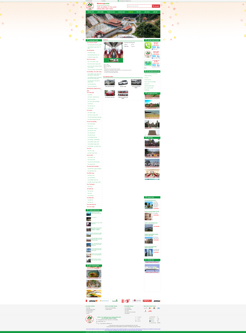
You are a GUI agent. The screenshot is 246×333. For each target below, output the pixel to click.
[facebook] (138, 317)
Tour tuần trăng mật (91, 204)
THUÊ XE (130, 12)
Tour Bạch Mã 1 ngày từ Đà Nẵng (94, 168)
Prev (87, 26)
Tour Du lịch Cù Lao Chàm (130, 312)
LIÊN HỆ (155, 12)
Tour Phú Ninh (90, 108)
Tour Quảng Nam (128, 309)
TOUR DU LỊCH (111, 12)
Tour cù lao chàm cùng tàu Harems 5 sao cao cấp (95, 67)
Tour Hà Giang (90, 195)
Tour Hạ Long (90, 191)
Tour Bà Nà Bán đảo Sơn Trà (93, 54)
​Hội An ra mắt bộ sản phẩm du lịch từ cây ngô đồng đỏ (96, 254)
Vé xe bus (146, 77)
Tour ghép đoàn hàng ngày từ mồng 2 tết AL (94, 81)
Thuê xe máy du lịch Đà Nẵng (150, 81)
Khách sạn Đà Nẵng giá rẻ (152, 211)
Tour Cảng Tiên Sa (91, 132)
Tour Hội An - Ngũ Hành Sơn (93, 97)
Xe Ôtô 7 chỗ (123, 86)
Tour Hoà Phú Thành (92, 130)
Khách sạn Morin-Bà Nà (151, 223)
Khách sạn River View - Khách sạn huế (151, 247)
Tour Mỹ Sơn (90, 103)
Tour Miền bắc (90, 188)
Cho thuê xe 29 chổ (109, 86)
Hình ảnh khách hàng (90, 309)
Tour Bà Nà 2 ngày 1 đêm (93, 57)
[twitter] (138, 319)
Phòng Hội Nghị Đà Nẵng (149, 85)
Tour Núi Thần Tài (91, 105)
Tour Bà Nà (90, 94)
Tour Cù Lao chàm (91, 59)
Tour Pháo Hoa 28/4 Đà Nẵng (94, 161)
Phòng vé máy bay (148, 75)
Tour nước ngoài (90, 206)
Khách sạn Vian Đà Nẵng (111, 307)
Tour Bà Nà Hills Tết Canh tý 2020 (94, 44)
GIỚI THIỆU (100, 12)
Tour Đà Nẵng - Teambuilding (93, 139)
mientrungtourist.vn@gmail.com (125, 0)
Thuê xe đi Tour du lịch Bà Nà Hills (151, 73)
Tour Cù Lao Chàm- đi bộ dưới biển (95, 69)
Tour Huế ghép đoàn (92, 84)
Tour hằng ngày (90, 92)
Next (158, 26)
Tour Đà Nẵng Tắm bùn (92, 137)
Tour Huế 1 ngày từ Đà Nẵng (93, 101)
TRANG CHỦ (91, 12)
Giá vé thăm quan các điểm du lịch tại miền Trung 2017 (96, 234)
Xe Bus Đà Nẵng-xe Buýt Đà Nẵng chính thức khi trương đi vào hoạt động (96, 239)
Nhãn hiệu (126, 46)
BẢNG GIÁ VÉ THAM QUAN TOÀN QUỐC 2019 (96, 213)
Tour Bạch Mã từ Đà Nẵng (93, 166)
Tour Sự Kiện (90, 155)
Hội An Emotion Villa (150, 200)
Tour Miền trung (90, 173)
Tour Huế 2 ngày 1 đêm (92, 152)
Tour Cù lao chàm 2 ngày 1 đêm (94, 63)
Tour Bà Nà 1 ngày (91, 52)
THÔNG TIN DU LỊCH (94, 210)
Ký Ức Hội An (93, 217)
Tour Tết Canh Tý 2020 (92, 42)
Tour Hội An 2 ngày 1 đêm (93, 114)
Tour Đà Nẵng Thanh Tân (93, 179)
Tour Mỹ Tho (90, 200)
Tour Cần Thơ (90, 202)
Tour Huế (89, 148)
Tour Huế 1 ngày (91, 150)
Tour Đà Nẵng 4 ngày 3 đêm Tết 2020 (94, 48)
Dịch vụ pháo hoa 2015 (149, 87)
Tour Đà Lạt (90, 186)
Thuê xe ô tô (147, 83)
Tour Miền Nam (90, 197)
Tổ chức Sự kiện (148, 79)
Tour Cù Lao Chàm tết (92, 86)
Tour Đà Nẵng (127, 307)
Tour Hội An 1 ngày (91, 112)
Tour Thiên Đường (91, 177)
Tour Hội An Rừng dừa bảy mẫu (94, 119)
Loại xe (125, 44)
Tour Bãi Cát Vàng (91, 135)
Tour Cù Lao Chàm (91, 99)
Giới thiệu (88, 307)
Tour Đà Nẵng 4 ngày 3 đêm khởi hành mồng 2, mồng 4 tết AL (94, 74)
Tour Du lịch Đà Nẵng (91, 121)
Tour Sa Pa (90, 193)
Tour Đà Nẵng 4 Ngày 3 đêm (93, 144)
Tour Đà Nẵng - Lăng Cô (93, 128)
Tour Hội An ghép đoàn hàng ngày (94, 117)
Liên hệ (87, 313)
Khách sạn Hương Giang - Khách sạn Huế (152, 235)
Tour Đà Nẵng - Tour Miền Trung (94, 146)
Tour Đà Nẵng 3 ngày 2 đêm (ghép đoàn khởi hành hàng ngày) (95, 78)
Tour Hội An (89, 110)
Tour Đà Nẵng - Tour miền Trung (94, 71)
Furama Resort (109, 309)
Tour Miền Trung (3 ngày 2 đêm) (94, 182)
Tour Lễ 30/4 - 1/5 (91, 157)
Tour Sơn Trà (90, 126)
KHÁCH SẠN (121, 12)
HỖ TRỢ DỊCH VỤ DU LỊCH (153, 71)
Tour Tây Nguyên (91, 184)
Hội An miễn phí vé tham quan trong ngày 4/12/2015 (96, 259)
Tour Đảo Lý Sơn (91, 175)
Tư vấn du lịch (89, 312)
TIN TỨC (139, 12)
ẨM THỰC (147, 12)
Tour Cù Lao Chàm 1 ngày (93, 61)
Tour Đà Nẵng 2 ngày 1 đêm (93, 141)
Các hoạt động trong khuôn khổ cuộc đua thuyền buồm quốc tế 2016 (96, 249)
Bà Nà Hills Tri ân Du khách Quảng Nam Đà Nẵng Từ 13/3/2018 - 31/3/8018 (96, 228)
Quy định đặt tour (89, 310)
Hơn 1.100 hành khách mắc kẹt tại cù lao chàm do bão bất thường (96, 244)
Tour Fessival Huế (91, 159)
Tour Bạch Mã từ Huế (92, 170)
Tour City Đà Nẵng (91, 123)
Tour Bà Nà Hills (90, 50)
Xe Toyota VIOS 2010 (109, 97)
